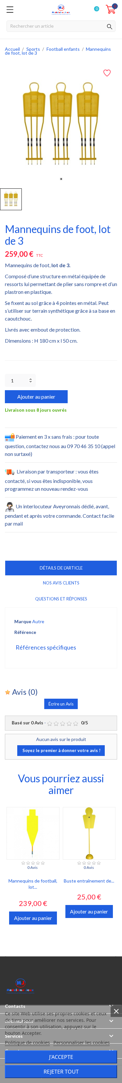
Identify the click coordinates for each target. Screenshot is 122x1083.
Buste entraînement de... (89, 881)
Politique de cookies (27, 1042)
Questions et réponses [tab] (61, 598)
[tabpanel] (61, 124)
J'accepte (61, 1057)
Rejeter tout (61, 1071)
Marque (22, 621)
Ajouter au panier (36, 396)
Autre (38, 621)
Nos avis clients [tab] (61, 582)
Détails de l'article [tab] (61, 567)
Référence (25, 632)
